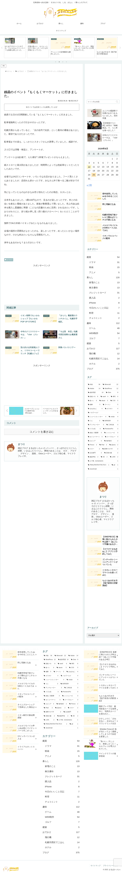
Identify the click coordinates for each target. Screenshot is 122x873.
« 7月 (89, 185)
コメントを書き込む (42, 431)
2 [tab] (59, 62)
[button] (117, 101)
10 (89, 167)
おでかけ (10, 259)
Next (120, 48)
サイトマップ (96, 866)
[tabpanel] (15, 47)
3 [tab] (63, 62)
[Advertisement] (41, 80)
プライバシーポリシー (111, 866)
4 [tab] (66, 62)
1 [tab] (55, 62)
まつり (21, 444)
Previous (2, 48)
